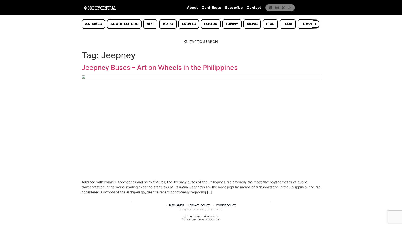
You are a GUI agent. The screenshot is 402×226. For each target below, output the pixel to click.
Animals (93, 24)
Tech (287, 24)
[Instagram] (277, 7)
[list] (201, 24)
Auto (168, 24)
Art (150, 24)
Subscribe (234, 7)
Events (189, 24)
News (252, 24)
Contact (254, 7)
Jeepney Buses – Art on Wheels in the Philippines (160, 67)
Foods (210, 24)
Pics (270, 24)
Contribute (211, 7)
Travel (307, 24)
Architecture (124, 24)
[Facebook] (270, 7)
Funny (232, 24)
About (192, 7)
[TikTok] (289, 7)
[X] (283, 7)
